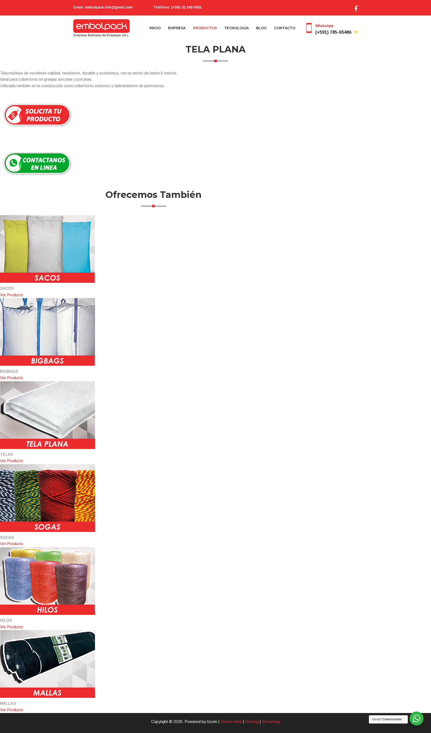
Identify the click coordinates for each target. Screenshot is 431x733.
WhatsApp (334, 29)
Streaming (271, 722)
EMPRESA (177, 28)
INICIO (155, 28)
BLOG (261, 28)
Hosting (252, 722)
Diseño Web (231, 722)
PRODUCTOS (205, 28)
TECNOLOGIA (236, 28)
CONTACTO (284, 28)
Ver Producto (11, 295)
